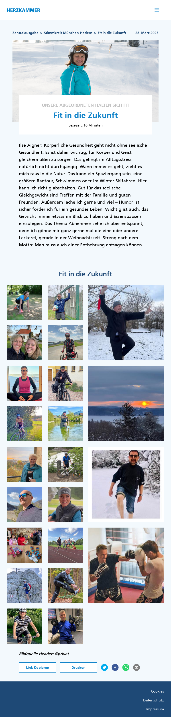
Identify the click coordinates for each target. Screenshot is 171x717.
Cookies (157, 691)
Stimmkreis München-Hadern (68, 33)
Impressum (155, 709)
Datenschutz (153, 700)
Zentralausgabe (25, 33)
